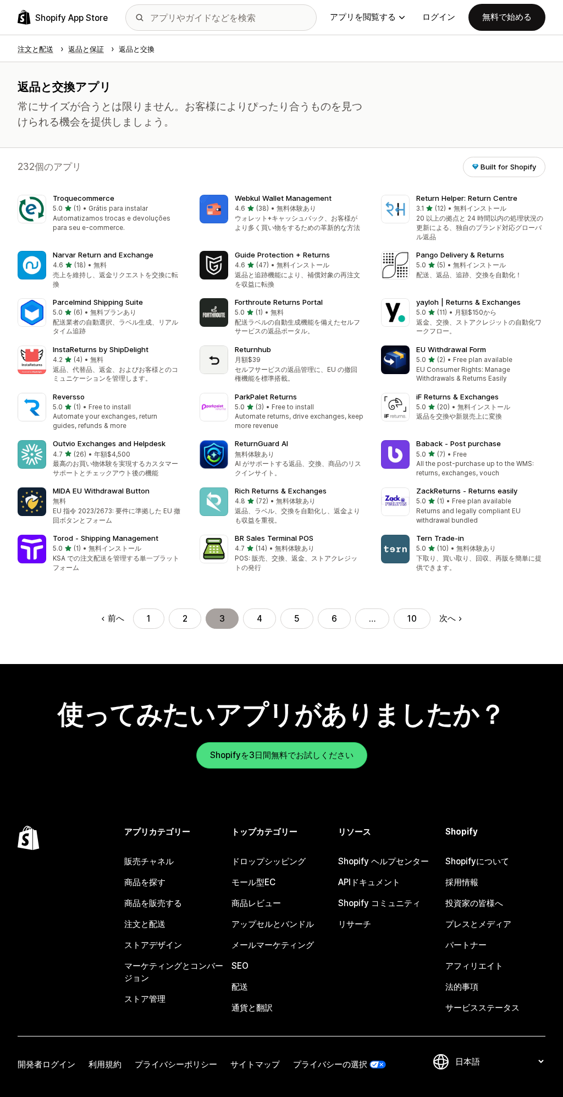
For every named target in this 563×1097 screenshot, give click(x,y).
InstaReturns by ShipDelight (100, 349)
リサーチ (354, 924)
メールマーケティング (272, 945)
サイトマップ (255, 1064)
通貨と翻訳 (252, 1007)
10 (412, 618)
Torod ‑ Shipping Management (105, 538)
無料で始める (507, 17)
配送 (239, 986)
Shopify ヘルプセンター (383, 861)
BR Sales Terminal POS (274, 538)
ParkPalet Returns (266, 396)
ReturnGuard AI (261, 443)
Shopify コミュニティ (379, 903)
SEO (240, 966)
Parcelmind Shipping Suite (98, 302)
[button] (100, 214)
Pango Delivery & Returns (460, 254)
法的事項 (461, 986)
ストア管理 (144, 999)
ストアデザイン (153, 945)
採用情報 (461, 882)
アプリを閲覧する (363, 17)
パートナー (466, 945)
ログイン (438, 17)
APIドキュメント (369, 882)
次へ (447, 618)
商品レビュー (256, 903)
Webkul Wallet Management (283, 198)
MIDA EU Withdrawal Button (101, 490)
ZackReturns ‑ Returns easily (466, 490)
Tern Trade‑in (440, 538)
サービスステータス (482, 1007)
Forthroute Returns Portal (279, 302)
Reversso (69, 396)
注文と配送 (144, 924)
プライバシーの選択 (330, 1064)
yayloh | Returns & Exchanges (468, 302)
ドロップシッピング (268, 861)
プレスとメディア (478, 924)
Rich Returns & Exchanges (281, 490)
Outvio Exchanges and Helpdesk (109, 443)
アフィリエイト (474, 966)
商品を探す (144, 882)
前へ (116, 618)
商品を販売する (153, 903)
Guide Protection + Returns (282, 254)
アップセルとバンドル (272, 924)
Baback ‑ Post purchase (458, 443)
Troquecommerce (83, 198)
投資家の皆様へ (474, 903)
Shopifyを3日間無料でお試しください (282, 755)
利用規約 (105, 1064)
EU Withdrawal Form (451, 349)
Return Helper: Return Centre (466, 198)
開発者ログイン (46, 1064)
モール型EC (253, 882)
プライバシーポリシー (176, 1064)
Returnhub (253, 349)
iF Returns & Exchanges (457, 396)
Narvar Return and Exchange (103, 254)
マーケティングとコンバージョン (173, 972)
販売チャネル (149, 861)
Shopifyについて (477, 861)
